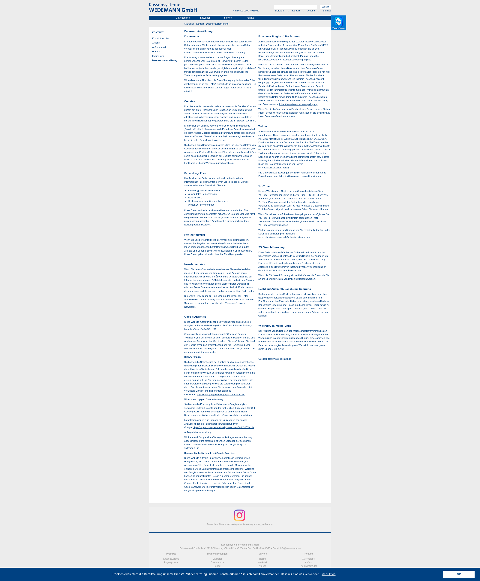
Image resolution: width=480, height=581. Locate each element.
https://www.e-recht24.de (278, 359)
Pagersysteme (171, 562)
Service (228, 18)
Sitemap (326, 10)
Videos (262, 566)
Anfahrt (311, 10)
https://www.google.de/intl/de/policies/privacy (287, 237)
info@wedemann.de (290, 548)
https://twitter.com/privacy (276, 167)
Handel (217, 566)
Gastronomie (217, 562)
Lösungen (205, 18)
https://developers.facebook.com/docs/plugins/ (286, 59)
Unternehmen (183, 18)
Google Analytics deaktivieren (237, 415)
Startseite (279, 10)
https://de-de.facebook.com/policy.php (298, 104)
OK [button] (459, 574)
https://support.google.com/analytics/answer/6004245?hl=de (223, 427)
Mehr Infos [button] (328, 574)
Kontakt (296, 10)
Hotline (156, 51)
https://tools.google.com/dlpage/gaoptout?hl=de (221, 394)
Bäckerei (217, 559)
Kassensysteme (171, 559)
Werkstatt (262, 562)
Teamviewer (338, 22)
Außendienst (159, 47)
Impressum (158, 56)
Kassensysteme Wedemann (173, 7)
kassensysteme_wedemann (258, 524)
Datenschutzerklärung (217, 24)
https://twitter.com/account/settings (296, 176)
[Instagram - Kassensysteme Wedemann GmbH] (239, 520)
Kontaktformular (160, 38)
